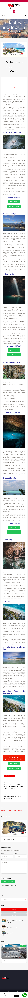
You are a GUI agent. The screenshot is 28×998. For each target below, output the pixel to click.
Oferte (4, 954)
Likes (14, 81)
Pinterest (20, 810)
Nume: (2, 853)
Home (6, 35)
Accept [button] (16, 996)
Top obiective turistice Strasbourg (12, 798)
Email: (16, 853)
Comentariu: (3, 859)
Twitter (14, 810)
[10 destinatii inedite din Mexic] (14, 49)
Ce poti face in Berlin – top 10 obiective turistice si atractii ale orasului (13, 787)
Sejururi (7, 954)
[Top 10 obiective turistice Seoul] (4, 927)
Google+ (9, 810)
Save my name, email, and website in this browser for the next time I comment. (14, 877)
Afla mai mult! (22, 996)
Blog (9, 35)
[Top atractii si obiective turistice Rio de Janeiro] (4, 921)
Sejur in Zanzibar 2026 (10, 956)
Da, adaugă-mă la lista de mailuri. (10, 885)
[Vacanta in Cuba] (14, 828)
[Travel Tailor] (14, 6)
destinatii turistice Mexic (9, 775)
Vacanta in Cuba (9, 839)
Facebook (3, 810)
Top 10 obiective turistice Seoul (14, 927)
